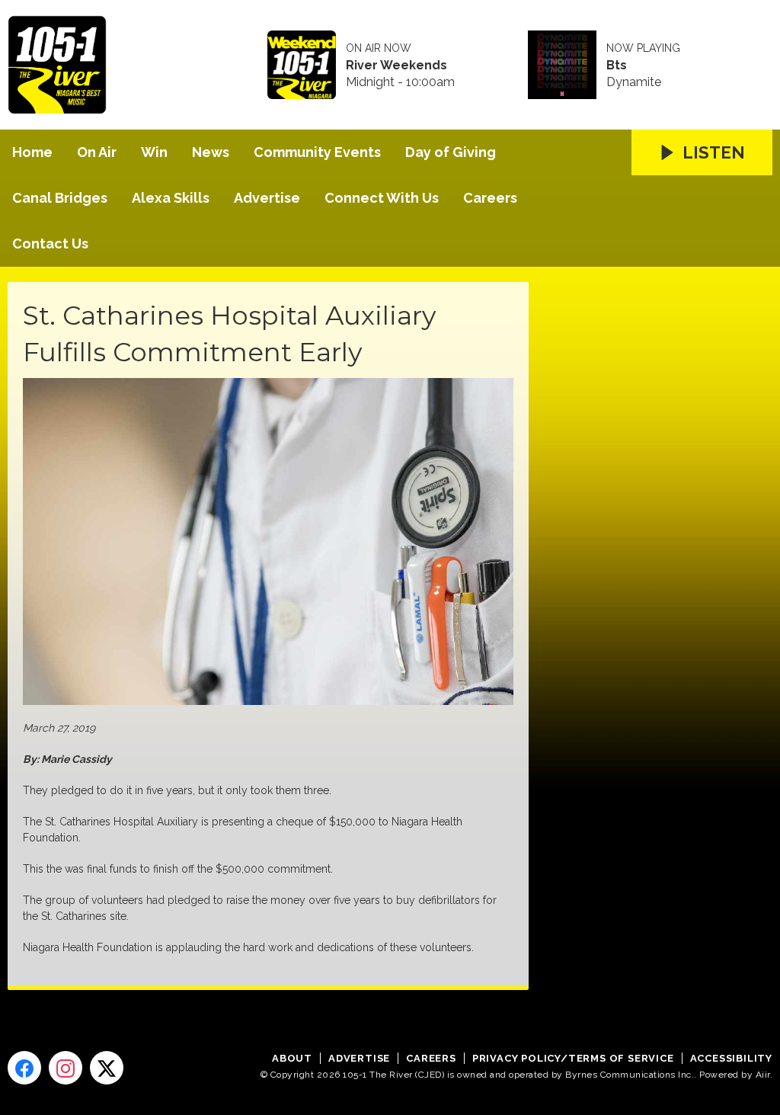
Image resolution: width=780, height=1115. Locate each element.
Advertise (267, 198)
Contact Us (50, 243)
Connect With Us (381, 198)
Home (32, 152)
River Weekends (396, 65)
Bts (616, 65)
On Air (97, 152)
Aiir (763, 1074)
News (210, 152)
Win (154, 152)
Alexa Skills (170, 198)
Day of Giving (450, 152)
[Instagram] (65, 1068)
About (292, 1058)
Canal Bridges (59, 198)
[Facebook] (24, 1068)
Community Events (317, 152)
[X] (106, 1068)
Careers (490, 198)
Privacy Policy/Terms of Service (573, 1058)
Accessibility (731, 1058)
